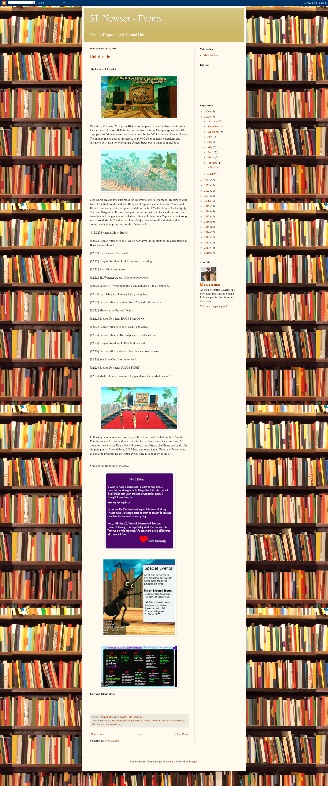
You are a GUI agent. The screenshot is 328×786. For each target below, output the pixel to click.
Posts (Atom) (112, 740)
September (213, 131)
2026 (207, 111)
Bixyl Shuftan (212, 285)
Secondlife (115, 724)
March (211, 157)
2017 (207, 216)
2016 (207, 221)
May (210, 147)
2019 (207, 206)
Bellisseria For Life (132, 720)
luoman (170, 761)
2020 (207, 201)
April (210, 152)
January (211, 173)
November (213, 126)
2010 (207, 252)
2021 (207, 195)
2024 (207, 180)
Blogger (193, 761)
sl (122, 724)
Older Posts (181, 734)
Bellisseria (116, 720)
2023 (207, 185)
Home (140, 734)
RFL (93, 724)
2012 (207, 242)
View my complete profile (214, 306)
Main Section (210, 55)
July (210, 136)
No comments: (136, 716)
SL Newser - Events (126, 18)
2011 (207, 247)
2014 (207, 232)
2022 (207, 190)
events (147, 720)
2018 (207, 211)
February (212, 162)
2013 (207, 237)
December (213, 121)
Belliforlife (100, 56)
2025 (207, 116)
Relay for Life (177, 720)
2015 (207, 227)
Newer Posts (97, 734)
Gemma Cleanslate (160, 720)
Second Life (103, 724)
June (210, 142)
